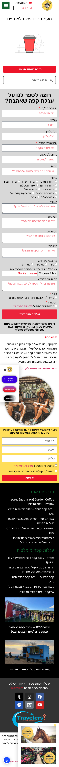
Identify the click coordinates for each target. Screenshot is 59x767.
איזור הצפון (10, 181)
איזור (54, 177)
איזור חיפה (48, 189)
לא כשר (39, 264)
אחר (33, 197)
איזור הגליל (47, 197)
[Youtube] (40, 705)
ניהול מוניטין (14, 761)
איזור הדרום (47, 185)
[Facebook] (40, 697)
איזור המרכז (47, 181)
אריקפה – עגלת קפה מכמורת (36, 592)
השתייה (52, 216)
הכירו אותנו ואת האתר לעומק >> (37, 368)
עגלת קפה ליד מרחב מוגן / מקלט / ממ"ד (30, 586)
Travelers (17, 688)
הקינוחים (52, 231)
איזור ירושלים (29, 189)
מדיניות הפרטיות (23, 306)
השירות (52, 246)
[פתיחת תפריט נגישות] (6, 760)
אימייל (53, 119)
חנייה (54, 166)
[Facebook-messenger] (19, 705)
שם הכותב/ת (49, 108)
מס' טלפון (51, 131)
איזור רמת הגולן (45, 193)
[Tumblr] (19, 697)
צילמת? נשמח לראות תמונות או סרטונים (33, 269)
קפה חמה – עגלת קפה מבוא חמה (29, 669)
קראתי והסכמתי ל (33, 306)
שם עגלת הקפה (47, 143)
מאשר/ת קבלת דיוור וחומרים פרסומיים (31, 297)
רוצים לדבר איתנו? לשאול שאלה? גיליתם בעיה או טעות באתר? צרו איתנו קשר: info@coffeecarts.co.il (29, 326)
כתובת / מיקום (48, 154)
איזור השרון (28, 181)
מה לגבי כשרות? (47, 260)
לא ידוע (26, 264)
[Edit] (29, 705)
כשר (51, 264)
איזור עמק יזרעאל (20, 193)
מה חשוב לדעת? (47, 279)
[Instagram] (29, 697)
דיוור (54, 294)
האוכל (53, 202)
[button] (6, 5)
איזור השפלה (28, 185)
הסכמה (52, 302)
